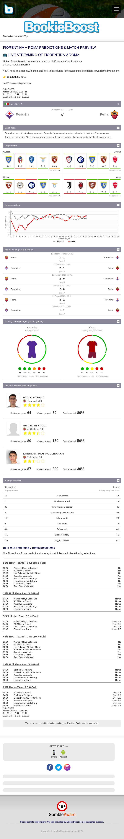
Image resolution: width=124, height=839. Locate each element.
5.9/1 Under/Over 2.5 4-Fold (20, 616)
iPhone (54, 757)
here (23, 77)
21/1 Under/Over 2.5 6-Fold (20, 687)
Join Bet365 (8, 89)
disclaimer (26, 83)
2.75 (12, 97)
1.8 (18, 97)
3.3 (8, 97)
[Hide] (118, 128)
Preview (70, 723)
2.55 (5, 97)
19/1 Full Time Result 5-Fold (21, 593)
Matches (51, 723)
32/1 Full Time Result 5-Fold (21, 664)
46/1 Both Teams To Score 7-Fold (24, 636)
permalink (93, 723)
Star (118, 104)
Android (63, 757)
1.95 (27, 97)
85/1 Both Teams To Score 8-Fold (24, 562)
